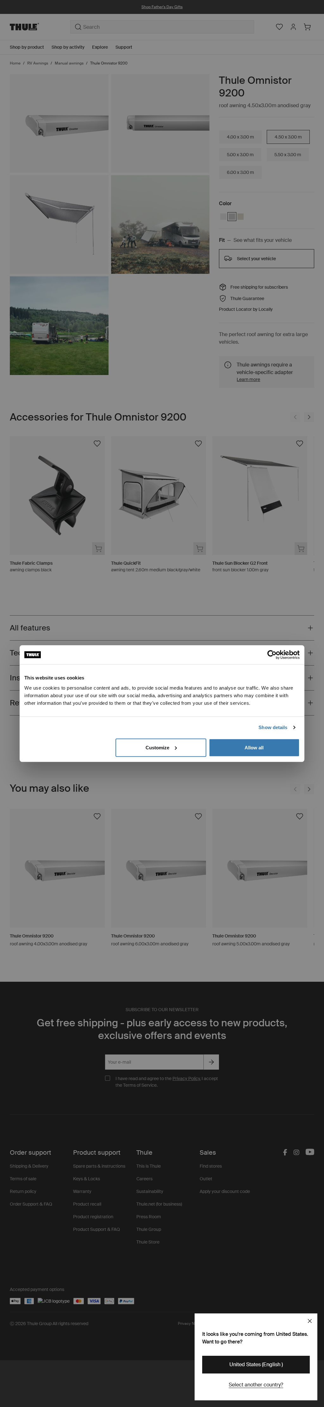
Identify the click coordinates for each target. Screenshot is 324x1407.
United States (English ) (256, 1364)
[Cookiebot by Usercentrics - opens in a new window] (272, 655)
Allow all (254, 747)
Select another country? (256, 1384)
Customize (157, 747)
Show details (273, 727)
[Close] (310, 1321)
